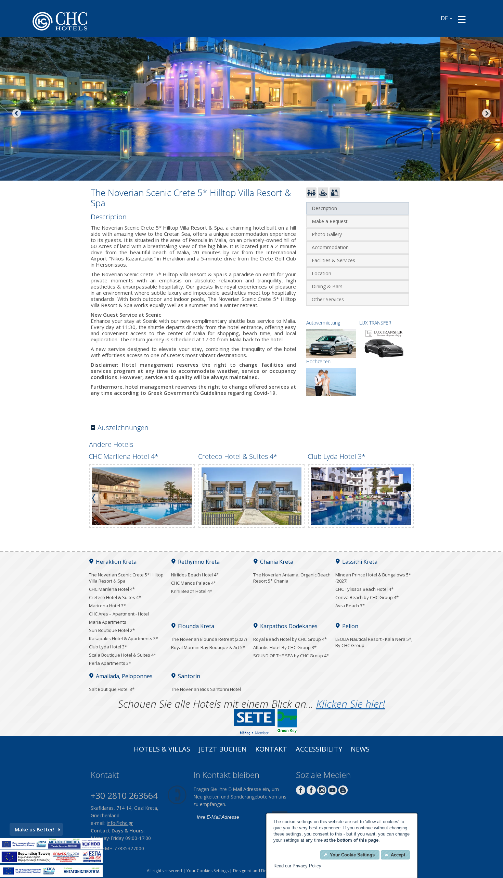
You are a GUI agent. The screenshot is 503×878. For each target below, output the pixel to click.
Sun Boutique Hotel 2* (112, 630)
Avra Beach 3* (350, 605)
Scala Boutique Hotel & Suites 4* (122, 655)
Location (321, 273)
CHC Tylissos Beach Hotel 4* (364, 589)
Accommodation (330, 247)
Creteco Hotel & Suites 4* (115, 597)
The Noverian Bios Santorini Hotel (206, 689)
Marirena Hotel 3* (107, 605)
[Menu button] (461, 19)
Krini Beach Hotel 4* (191, 591)
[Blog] (343, 793)
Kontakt (271, 750)
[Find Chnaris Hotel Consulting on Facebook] (300, 793)
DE (444, 18)
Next (486, 114)
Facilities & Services (333, 260)
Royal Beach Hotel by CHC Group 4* (290, 639)
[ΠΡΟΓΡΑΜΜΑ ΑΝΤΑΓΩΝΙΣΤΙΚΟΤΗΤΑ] (51, 847)
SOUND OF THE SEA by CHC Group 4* (291, 656)
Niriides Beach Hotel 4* (195, 575)
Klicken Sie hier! (350, 704)
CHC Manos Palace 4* (193, 583)
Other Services (328, 299)
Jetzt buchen (223, 750)
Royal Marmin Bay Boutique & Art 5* (208, 647)
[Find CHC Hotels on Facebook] (311, 793)
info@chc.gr (120, 823)
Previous (17, 114)
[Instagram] (321, 793)
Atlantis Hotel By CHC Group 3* (285, 647)
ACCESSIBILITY (319, 750)
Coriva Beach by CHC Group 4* (367, 597)
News (360, 750)
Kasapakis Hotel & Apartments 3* (123, 638)
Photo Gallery (327, 234)
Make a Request (330, 221)
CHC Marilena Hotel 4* (112, 589)
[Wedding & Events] (335, 195)
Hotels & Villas (162, 750)
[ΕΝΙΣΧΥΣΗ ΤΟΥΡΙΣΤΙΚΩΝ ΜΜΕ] (51, 861)
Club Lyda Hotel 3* (108, 647)
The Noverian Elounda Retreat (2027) (209, 639)
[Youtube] (332, 793)
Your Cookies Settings (207, 871)
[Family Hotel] (311, 195)
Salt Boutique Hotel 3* (111, 689)
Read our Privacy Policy (297, 865)
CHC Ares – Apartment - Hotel (119, 614)
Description (324, 208)
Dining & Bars (327, 286)
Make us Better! (34, 829)
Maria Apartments (107, 622)
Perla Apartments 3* (110, 663)
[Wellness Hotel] (323, 195)
